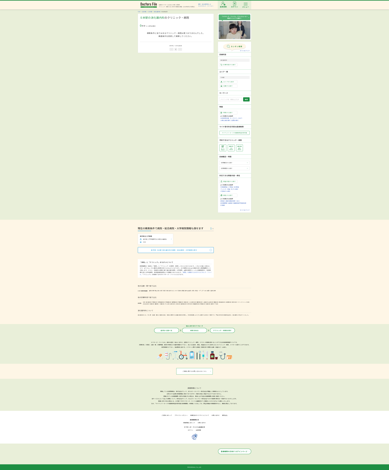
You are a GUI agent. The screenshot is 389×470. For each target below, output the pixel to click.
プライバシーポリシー (181, 415)
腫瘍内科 (216, 302)
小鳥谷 (196, 290)
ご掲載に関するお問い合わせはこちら (194, 371)
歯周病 (230, 203)
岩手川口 (171, 290)
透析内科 (172, 304)
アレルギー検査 (225, 189)
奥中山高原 (188, 290)
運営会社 (224, 415)
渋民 (167, 290)
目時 (214, 290)
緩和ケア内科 (214, 304)
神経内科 (186, 302)
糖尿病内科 (200, 302)
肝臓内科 (202, 304)
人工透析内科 (192, 302)
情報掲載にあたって (189, 422)
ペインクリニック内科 (243, 302)
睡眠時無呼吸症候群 (239, 203)
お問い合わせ (216, 415)
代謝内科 (151, 304)
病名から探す (228, 195)
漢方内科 (234, 302)
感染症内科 (222, 302)
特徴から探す (228, 113)
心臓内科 (205, 302)
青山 (156, 290)
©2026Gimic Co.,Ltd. (194, 467)
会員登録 (198, 430)
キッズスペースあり (236, 118)
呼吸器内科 (168, 302)
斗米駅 (150, 11)
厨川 (159, 290)
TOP (139, 11)
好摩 (153, 290)
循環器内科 (175, 302)
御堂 (183, 290)
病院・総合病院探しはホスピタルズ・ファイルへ (206, 5)
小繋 (192, 290)
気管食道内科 (161, 302)
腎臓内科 (180, 302)
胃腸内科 (154, 302)
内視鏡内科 (228, 302)
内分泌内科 (146, 304)
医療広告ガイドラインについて (199, 415)
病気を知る (194, 330)
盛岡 (150, 290)
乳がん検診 (234, 189)
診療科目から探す (229, 65)
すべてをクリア (245, 51)
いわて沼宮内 (178, 290)
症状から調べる (166, 330)
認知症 (222, 201)
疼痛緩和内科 (196, 304)
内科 (144, 302)
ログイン (190, 430)
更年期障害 (224, 203)
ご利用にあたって (167, 415)
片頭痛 (222, 205)
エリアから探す (228, 82)
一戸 (199, 290)
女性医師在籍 (224, 118)
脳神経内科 (184, 304)
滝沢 (164, 290)
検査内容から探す (229, 181)
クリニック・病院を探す (222, 330)
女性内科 (177, 304)
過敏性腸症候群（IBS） (232, 201)
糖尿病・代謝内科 (160, 304)
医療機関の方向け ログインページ (234, 451)
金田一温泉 (210, 290)
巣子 (161, 290)
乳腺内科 (208, 304)
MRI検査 (236, 187)
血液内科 (210, 302)
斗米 (205, 290)
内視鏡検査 (224, 187)
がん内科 (167, 304)
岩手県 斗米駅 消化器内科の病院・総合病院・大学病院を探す (174, 250)
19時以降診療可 (225, 120)
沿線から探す (228, 86)
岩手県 (144, 11)
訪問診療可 (234, 120)
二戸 (202, 290)
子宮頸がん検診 (225, 191)
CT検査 (230, 187)
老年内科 (189, 304)
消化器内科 (157, 11)
